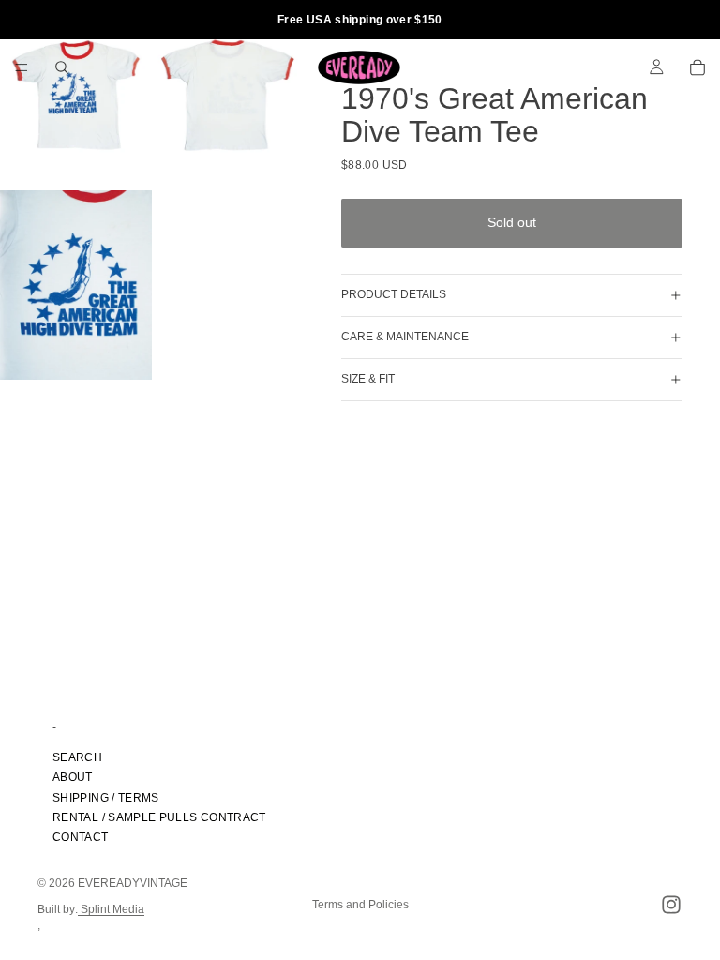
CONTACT (80, 837)
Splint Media (111, 909)
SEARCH (77, 757)
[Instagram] (671, 904)
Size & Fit (368, 378)
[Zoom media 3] (76, 285)
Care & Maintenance (405, 336)
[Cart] (697, 67)
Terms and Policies (360, 904)
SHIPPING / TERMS (105, 796)
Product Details (393, 294)
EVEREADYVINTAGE (133, 883)
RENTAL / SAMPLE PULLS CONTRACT (159, 817)
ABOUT (72, 777)
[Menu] (21, 67)
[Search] (61, 67)
